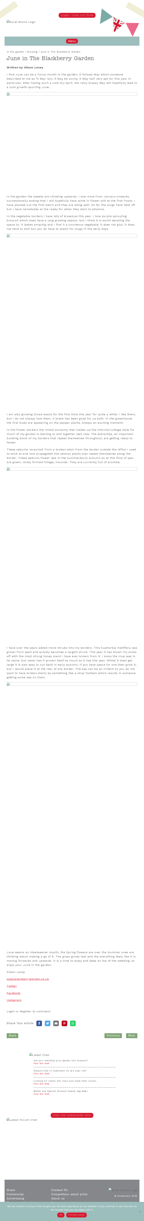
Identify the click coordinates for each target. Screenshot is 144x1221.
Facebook (13, 993)
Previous (113, 1035)
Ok (60, 1215)
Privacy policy (76, 1215)
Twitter (12, 986)
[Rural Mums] (21, 22)
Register (26, 1011)
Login (11, 1011)
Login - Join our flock (77, 15)
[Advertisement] (56, 1146)
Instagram (14, 1000)
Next (131, 1035)
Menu (72, 41)
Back (12, 1035)
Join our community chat (72, 1115)
